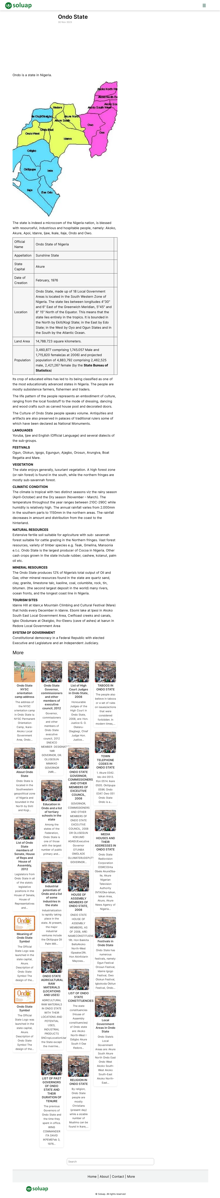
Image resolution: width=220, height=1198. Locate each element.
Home (92, 1176)
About (104, 1176)
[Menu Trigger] (204, 5)
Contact (118, 1176)
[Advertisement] (110, 48)
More (131, 1176)
